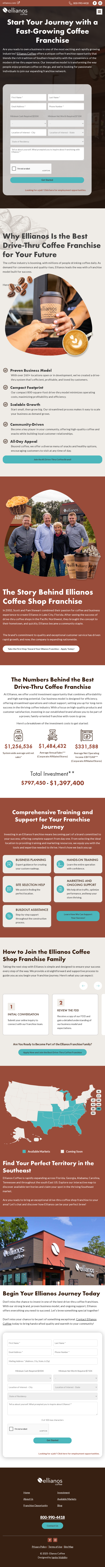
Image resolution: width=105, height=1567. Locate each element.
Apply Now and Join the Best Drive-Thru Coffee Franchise (52, 1052)
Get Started (47, 180)
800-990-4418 (52, 1517)
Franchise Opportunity (35, 1505)
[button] (83, 986)
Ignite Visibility (59, 1557)
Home (26, 1492)
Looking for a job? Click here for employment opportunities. (55, 190)
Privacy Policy (39, 1546)
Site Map (68, 1546)
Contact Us (52, 1525)
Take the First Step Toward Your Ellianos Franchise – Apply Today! (41, 649)
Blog (59, 1505)
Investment (63, 1492)
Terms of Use (55, 1546)
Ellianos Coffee (26, 53)
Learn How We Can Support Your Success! (78, 916)
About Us (28, 1498)
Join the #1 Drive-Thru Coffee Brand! (52, 459)
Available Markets (66, 1498)
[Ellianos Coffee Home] (15, 11)
